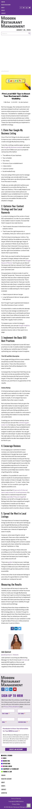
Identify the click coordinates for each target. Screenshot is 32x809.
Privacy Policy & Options (11, 706)
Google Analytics (24, 325)
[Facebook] (21, 7)
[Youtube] (29, 7)
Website (16, 655)
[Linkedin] (27, 7)
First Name (5, 713)
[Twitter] (24, 7)
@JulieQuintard (6, 655)
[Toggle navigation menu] (29, 806)
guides (10, 562)
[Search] (29, 33)
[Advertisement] (16, 54)
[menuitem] (3, 2)
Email (3, 722)
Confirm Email (22, 722)
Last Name (21, 713)
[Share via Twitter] (19, 628)
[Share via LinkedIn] (16, 628)
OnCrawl (24, 660)
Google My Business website (13, 147)
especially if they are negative (16, 497)
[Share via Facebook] (12, 628)
